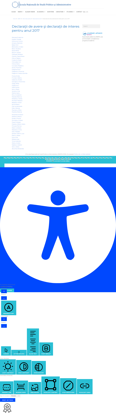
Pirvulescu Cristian (17, 120)
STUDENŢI (70, 12)
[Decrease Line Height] (4, 326)
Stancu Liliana (16, 135)
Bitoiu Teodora (16, 49)
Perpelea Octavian (17, 114)
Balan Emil (15, 45)
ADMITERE (50, 12)
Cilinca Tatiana (16, 58)
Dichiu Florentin (17, 67)
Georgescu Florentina (18, 81)
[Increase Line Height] (4, 319)
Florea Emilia (16, 76)
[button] (2, 165)
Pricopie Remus (16, 126)
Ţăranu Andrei (16, 143)
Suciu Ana (15, 137)
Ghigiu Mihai (15, 83)
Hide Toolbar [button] (7, 290)
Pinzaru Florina (16, 118)
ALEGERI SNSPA (30, 12)
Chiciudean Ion (16, 62)
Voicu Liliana (15, 147)
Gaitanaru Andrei (17, 80)
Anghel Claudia (16, 39)
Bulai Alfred (15, 50)
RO (84, 12)
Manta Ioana (15, 93)
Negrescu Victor (17, 102)
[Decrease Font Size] (4, 298)
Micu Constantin (17, 95)
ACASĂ (14, 12)
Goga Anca (15, 85)
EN (87, 12)
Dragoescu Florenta (18, 71)
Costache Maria (16, 60)
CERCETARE (59, 12)
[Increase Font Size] (4, 291)
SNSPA (20, 12)
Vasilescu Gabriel (17, 145)
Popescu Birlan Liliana (18, 124)
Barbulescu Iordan (17, 47)
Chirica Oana (15, 64)
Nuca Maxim (15, 104)
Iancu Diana (15, 89)
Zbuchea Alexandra (18, 148)
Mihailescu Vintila (17, 98)
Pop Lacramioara (17, 106)
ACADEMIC (40, 12)
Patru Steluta (16, 108)
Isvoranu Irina (16, 91)
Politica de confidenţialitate (82, 154)
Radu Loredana (16, 128)
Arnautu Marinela (17, 43)
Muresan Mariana (17, 100)
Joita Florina (15, 87)
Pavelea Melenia (17, 112)
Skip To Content (5, 396)
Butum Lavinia (16, 52)
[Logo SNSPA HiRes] (41, 4)
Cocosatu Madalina (17, 66)
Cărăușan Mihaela (17, 54)
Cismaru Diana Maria (18, 56)
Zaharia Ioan (15, 139)
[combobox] (58, 159)
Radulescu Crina (17, 130)
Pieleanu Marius (17, 116)
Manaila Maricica (17, 97)
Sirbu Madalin (16, 131)
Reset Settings (7, 400)
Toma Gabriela (16, 141)
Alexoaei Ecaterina (17, 37)
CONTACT (79, 12)
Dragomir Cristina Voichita (19, 73)
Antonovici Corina (17, 41)
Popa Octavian (16, 122)
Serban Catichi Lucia (18, 133)
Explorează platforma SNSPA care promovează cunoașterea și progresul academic (92, 38)
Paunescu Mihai (16, 110)
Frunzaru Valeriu (17, 78)
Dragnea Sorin (16, 69)
